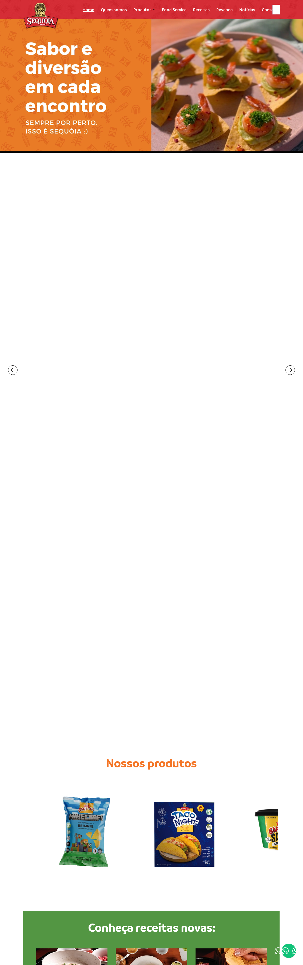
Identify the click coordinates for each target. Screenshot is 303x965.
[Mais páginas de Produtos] (154, 10)
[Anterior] (13, 370)
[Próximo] (290, 370)
